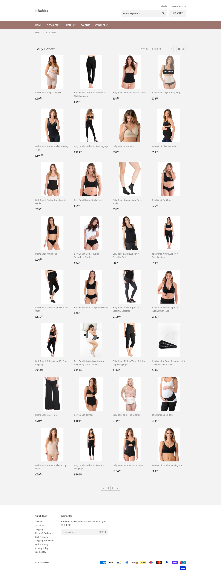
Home (38, 25)
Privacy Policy (41, 548)
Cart (180, 13)
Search (38, 521)
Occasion (52, 25)
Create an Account (178, 6)
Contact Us (101, 25)
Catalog (85, 25)
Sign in (164, 6)
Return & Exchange (44, 533)
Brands (69, 25)
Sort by (144, 49)
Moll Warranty (41, 544)
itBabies (41, 11)
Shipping (39, 529)
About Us (39, 525)
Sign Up (102, 532)
